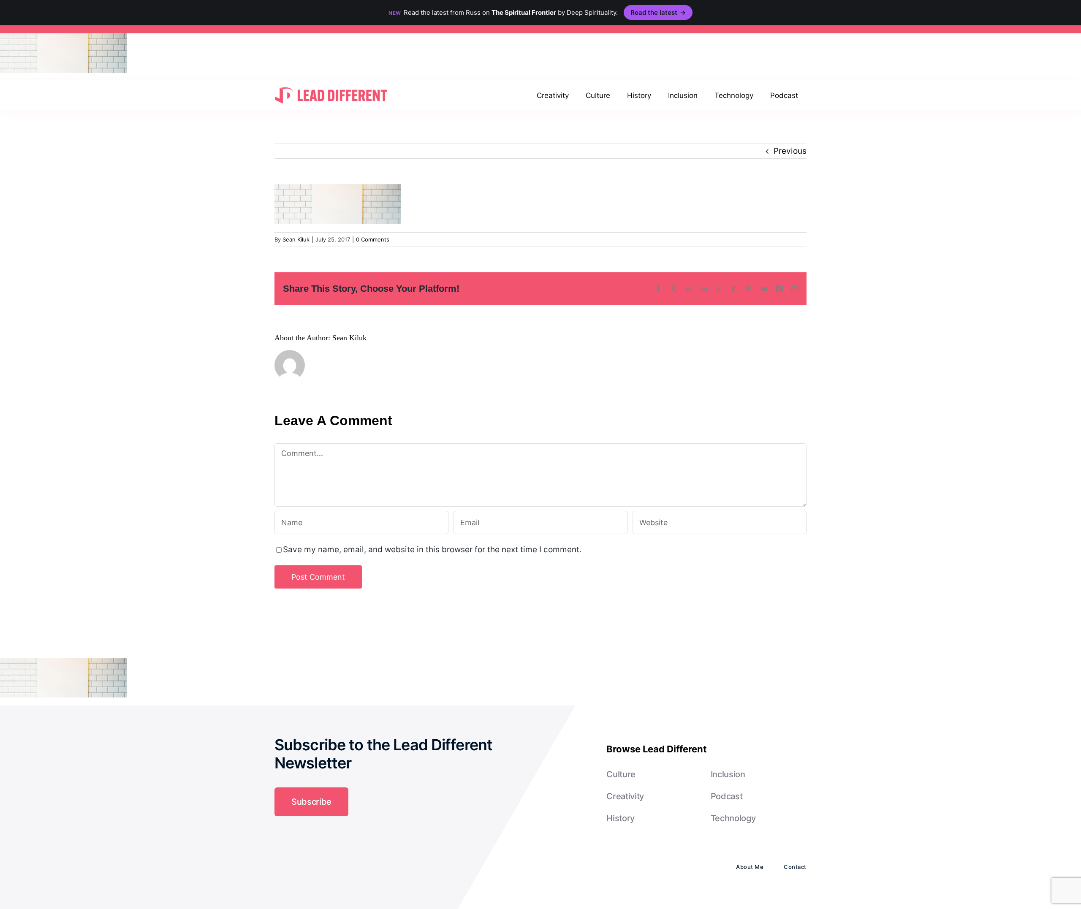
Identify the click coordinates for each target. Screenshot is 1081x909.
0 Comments (372, 239)
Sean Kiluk (296, 239)
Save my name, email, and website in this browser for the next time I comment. (432, 549)
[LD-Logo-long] (331, 86)
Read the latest (658, 12)
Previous (790, 151)
